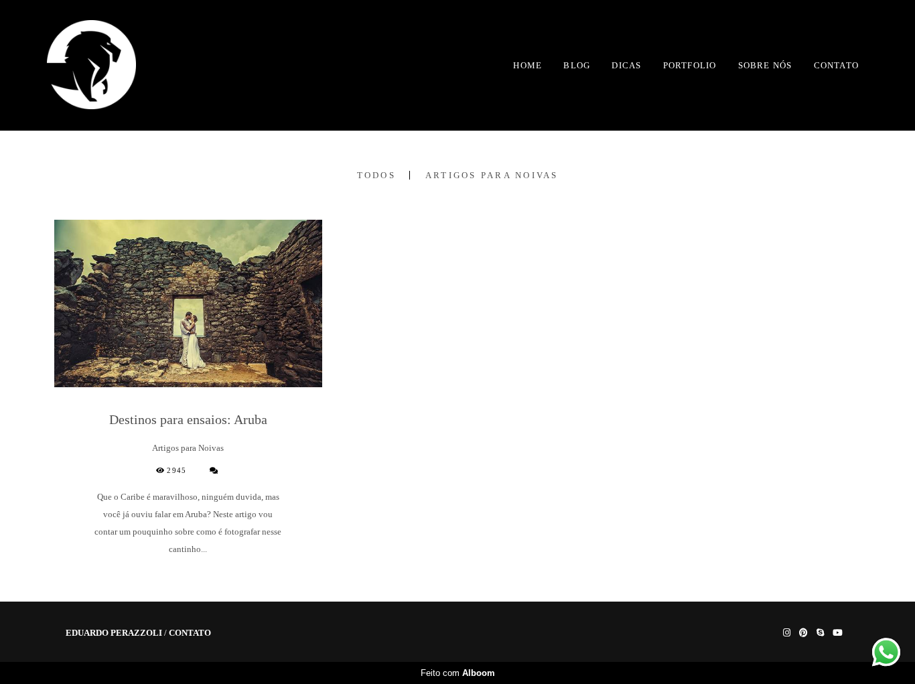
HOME (527, 65)
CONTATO (836, 65)
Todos (376, 175)
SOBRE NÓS (765, 65)
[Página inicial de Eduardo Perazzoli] (91, 65)
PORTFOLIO (690, 65)
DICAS (626, 65)
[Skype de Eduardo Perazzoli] (820, 632)
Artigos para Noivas (492, 175)
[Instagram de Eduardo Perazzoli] (786, 632)
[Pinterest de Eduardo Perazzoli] (803, 632)
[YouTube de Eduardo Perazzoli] (838, 632)
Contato (190, 632)
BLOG (576, 65)
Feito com (458, 673)
